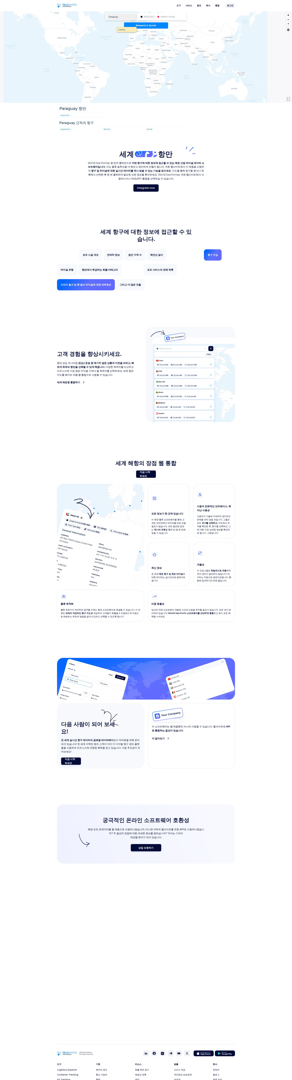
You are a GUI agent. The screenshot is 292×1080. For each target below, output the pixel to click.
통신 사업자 (101, 1074)
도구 (179, 5)
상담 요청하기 (146, 847)
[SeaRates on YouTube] (179, 1053)
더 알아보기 (158, 738)
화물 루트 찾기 (142, 1069)
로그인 (230, 5)
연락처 (216, 1069)
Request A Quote (146, 25)
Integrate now (146, 187)
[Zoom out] (288, 19)
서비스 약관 (179, 1069)
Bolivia (107, 129)
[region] (146, 57)
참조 (199, 5)
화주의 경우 (101, 1069)
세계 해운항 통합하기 (68, 382)
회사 (208, 5)
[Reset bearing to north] (288, 24)
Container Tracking (67, 1074)
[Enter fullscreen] (288, 99)
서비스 (189, 5)
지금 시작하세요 (145, 474)
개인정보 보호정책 (183, 1074)
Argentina (65, 129)
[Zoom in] (288, 15)
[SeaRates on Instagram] (162, 1053)
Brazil (149, 129)
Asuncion (65, 115)
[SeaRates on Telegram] (171, 1053)
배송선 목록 (140, 1074)
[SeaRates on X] (187, 1053)
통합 (217, 5)
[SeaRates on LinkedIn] (146, 1053)
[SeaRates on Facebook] (154, 1053)
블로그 (216, 1074)
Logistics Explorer (67, 1069)
